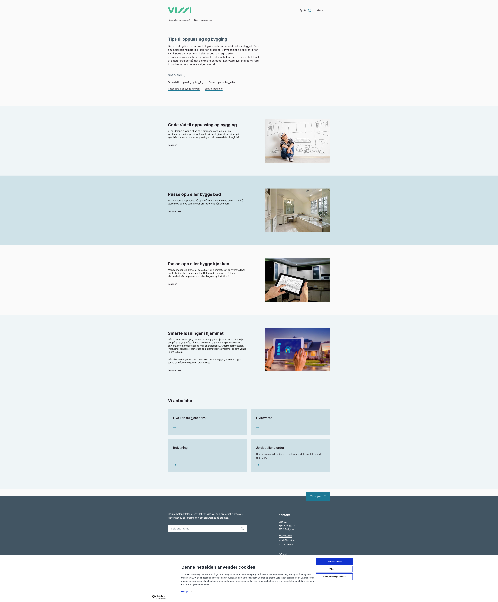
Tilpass (333, 569)
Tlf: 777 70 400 (286, 544)
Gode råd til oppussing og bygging (185, 82)
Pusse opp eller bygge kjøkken (184, 88)
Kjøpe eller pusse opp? (179, 20)
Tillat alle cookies (334, 561)
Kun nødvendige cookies (334, 577)
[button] (305, 10)
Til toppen (315, 496)
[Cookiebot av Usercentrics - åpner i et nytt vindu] (159, 597)
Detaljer (184, 592)
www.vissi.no (285, 535)
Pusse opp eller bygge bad (222, 82)
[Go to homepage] (179, 10)
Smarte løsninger (214, 88)
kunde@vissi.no (287, 540)
